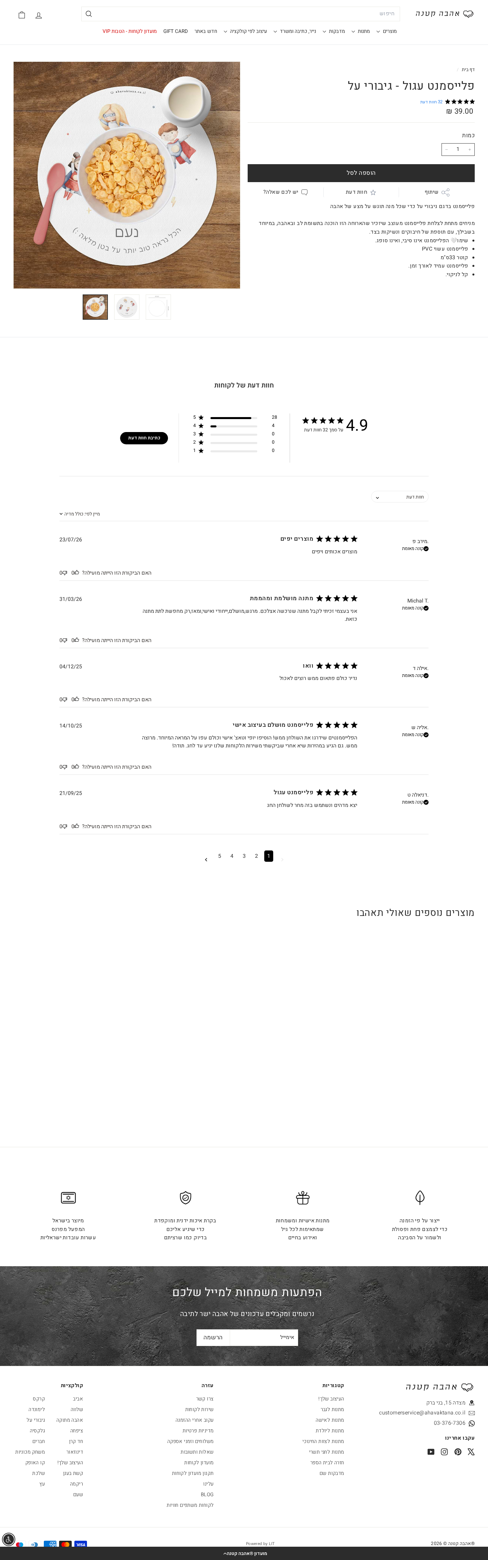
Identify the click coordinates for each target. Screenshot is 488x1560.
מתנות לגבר (332, 1409)
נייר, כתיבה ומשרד (297, 31)
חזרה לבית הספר (327, 1462)
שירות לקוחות (199, 1409)
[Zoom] (127, 175)
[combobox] (240, 14)
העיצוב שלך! (331, 1398)
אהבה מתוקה (69, 1420)
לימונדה (37, 1409)
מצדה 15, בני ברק (445, 1403)
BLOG (207, 1494)
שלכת (38, 1473)
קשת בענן (73, 1473)
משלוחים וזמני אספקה (190, 1441)
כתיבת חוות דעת (144, 437)
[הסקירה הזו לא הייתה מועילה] (64, 573)
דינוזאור (74, 1452)
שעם (78, 1494)
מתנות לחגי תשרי (326, 1452)
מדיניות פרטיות (198, 1430)
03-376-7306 (449, 1423)
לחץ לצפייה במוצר (435, 1050)
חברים (39, 1441)
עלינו (208, 1484)
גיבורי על (36, 1420)
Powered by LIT (260, 1544)
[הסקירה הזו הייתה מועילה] (76, 573)
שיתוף (432, 192)
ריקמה (76, 1484)
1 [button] (268, 856)
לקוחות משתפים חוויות (190, 1505)
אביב (78, 1398)
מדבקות (336, 31)
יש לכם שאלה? (280, 192)
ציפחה (76, 1430)
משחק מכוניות (30, 1452)
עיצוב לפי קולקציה (248, 31)
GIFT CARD (175, 31)
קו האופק (35, 1462)
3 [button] (244, 856)
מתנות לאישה (330, 1420)
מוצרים (389, 31)
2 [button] (256, 856)
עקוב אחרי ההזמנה (194, 1420)
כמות (468, 135)
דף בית (467, 69)
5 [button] (219, 856)
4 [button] (231, 856)
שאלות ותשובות (197, 1452)
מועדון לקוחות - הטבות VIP (130, 31)
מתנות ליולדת (330, 1430)
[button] (244, 1553)
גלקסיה (37, 1430)
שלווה (77, 1409)
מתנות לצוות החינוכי (323, 1441)
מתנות (363, 31)
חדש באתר (206, 31)
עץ (42, 1484)
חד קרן (76, 1441)
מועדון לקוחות (198, 1462)
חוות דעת (356, 192)
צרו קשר (205, 1398)
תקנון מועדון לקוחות (193, 1473)
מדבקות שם (332, 1473)
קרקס (39, 1398)
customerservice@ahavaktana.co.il (435, 1413)
